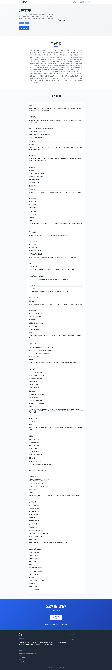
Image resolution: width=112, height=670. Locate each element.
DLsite (20, 655)
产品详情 (74, 2)
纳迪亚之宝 (21, 662)
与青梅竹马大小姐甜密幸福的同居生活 (27, 653)
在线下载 (90, 2)
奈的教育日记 (22, 657)
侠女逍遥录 (21, 659)
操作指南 (82, 2)
